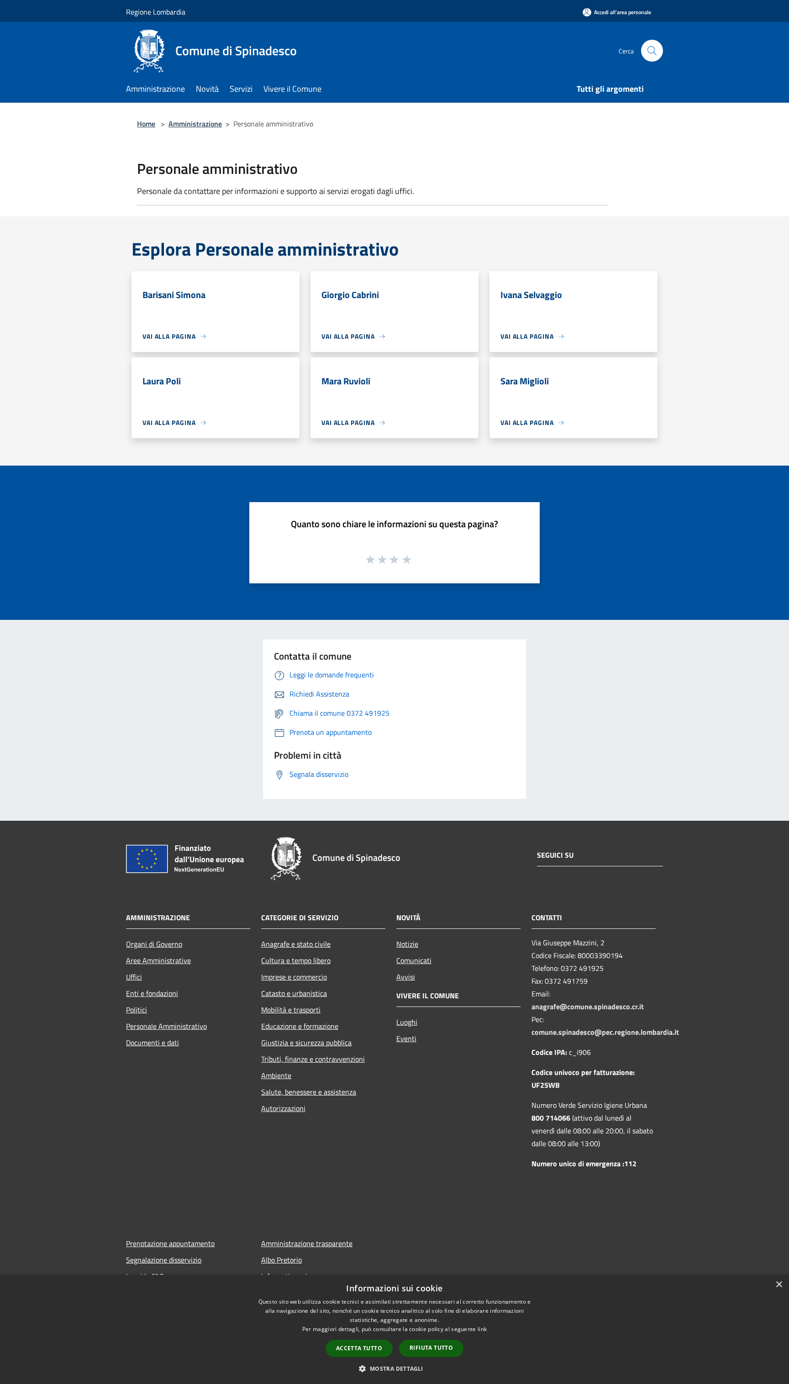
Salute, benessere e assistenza (308, 1091)
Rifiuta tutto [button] (431, 1348)
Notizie (407, 943)
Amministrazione (195, 123)
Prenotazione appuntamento (170, 1243)
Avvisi (405, 976)
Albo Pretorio (281, 1259)
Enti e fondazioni (152, 993)
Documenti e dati (152, 1042)
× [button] (778, 1284)
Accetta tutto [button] (359, 1348)
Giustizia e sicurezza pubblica (306, 1042)
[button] (394, 1368)
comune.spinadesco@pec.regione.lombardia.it (605, 1032)
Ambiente (276, 1075)
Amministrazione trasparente (306, 1243)
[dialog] (394, 1329)
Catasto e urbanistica (294, 993)
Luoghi (406, 1022)
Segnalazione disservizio (163, 1259)
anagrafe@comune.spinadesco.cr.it (587, 1006)
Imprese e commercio (294, 976)
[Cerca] (652, 51)
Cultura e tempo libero (296, 960)
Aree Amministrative (158, 960)
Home (146, 123)
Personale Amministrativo (166, 1026)
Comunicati (413, 960)
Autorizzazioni (283, 1108)
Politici (136, 1009)
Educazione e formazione (299, 1026)
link (482, 1329)
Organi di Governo (154, 943)
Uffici (134, 976)
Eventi (406, 1038)
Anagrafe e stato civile (296, 943)
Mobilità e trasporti (291, 1009)
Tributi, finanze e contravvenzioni (313, 1059)
